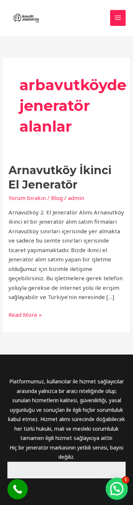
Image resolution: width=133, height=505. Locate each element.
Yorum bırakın (27, 197)
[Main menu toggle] (118, 18)
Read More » (25, 314)
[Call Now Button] (17, 489)
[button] (117, 489)
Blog (57, 197)
